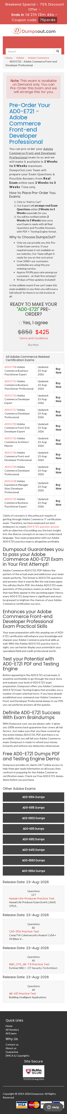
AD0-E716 (10, 395)
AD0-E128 (10, 481)
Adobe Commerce (38, 57)
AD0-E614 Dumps (33, 797)
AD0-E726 (10, 452)
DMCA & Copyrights (17, 1055)
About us (11, 1048)
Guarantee (12, 1051)
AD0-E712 (10, 381)
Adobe (20, 57)
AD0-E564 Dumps (33, 871)
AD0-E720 (10, 424)
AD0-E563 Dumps (33, 860)
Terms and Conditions (33, 338)
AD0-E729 (10, 499)
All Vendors (12, 1029)
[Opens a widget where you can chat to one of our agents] (53, 1107)
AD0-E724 (10, 466)
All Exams (11, 1033)
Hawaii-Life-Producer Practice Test (32, 898)
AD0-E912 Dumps (33, 839)
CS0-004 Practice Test (24, 931)
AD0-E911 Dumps (33, 829)
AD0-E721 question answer (43, 526)
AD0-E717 (10, 409)
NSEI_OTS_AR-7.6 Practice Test (29, 964)
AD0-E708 (10, 366)
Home (9, 57)
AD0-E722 (10, 438)
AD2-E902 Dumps (33, 818)
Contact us (12, 1044)
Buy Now (58, 370)
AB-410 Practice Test (22, 993)
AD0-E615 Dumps (33, 807)
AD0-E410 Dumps (33, 850)
